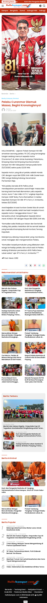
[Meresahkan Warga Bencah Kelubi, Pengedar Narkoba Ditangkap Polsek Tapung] (12, 325)
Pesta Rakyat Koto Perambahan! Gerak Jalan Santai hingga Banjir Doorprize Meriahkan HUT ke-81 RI (11, 380)
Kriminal (16, 98)
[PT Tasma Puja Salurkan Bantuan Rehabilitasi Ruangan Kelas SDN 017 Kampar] (35, 303)
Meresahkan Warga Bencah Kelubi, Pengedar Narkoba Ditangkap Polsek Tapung (12, 335)
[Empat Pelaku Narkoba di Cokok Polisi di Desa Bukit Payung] (35, 348)
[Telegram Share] (39, 265)
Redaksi (8, 109)
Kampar (9, 98)
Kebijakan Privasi (35, 589)
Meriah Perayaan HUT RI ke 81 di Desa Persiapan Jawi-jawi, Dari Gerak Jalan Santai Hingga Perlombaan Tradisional (34, 380)
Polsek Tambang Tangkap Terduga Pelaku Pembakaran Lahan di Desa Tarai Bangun (35, 335)
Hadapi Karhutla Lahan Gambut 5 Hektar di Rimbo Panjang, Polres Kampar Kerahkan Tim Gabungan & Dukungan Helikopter (11, 313)
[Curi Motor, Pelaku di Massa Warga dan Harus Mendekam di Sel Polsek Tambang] (12, 348)
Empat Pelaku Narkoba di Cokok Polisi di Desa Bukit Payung (35, 357)
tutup (25, 601)
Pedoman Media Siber (23, 592)
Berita (4, 98)
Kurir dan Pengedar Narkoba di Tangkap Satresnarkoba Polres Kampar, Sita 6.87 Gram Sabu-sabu (34, 290)
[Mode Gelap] (40, 6)
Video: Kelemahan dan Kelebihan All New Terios (25, 567)
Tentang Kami (20, 589)
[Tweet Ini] (30, 265)
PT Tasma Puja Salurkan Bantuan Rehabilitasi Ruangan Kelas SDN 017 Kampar (34, 313)
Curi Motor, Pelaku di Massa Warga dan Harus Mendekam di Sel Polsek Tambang (11, 357)
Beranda (8, 589)
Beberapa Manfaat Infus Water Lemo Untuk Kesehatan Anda (24, 529)
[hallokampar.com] (18, 6)
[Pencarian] (44, 6)
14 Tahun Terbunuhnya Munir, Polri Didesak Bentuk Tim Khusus (24, 552)
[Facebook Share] (26, 265)
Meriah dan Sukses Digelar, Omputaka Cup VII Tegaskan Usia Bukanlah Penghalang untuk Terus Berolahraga (12, 290)
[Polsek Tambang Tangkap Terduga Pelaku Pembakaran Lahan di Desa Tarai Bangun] (35, 325)
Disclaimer (38, 592)
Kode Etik (8, 592)
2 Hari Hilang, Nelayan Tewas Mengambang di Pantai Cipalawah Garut (25, 544)
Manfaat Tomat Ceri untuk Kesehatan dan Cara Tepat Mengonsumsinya (26, 560)
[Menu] (3, 6)
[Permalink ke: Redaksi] (3, 110)
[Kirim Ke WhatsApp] (43, 265)
